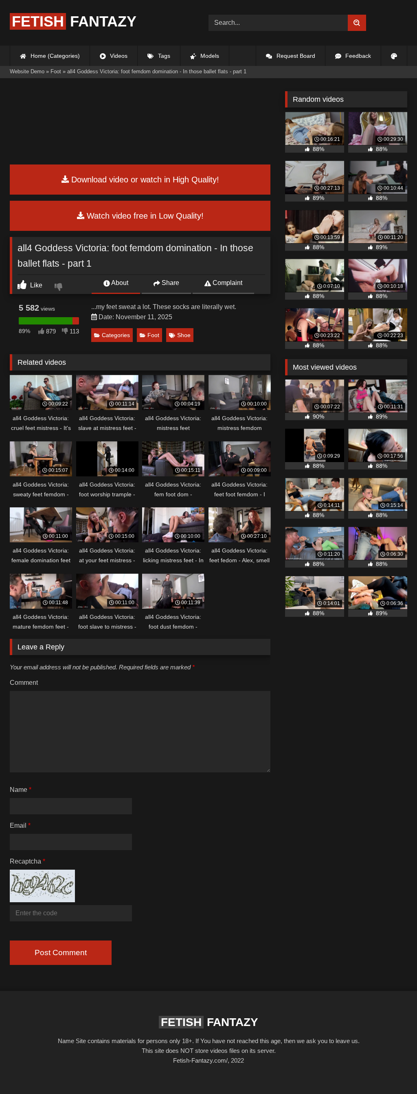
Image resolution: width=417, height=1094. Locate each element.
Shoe (184, 335)
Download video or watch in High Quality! (144, 179)
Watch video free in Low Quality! (144, 215)
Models (209, 56)
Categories (116, 335)
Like (35, 285)
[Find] (357, 23)
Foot (153, 335)
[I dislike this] (59, 288)
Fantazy (74, 21)
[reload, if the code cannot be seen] (42, 900)
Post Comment (61, 952)
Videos (117, 56)
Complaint (226, 282)
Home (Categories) (54, 56)
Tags (163, 56)
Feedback (357, 56)
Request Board (295, 56)
